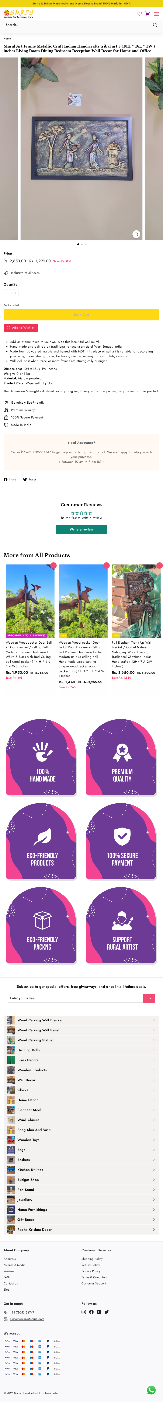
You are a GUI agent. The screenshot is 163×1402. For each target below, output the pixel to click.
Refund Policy (91, 1265)
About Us (10, 1259)
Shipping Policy (92, 1259)
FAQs (7, 1277)
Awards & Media (14, 1265)
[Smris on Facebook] (91, 1311)
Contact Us (11, 1283)
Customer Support (94, 1283)
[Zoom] (136, 234)
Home (7, 38)
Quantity (10, 284)
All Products (52, 555)
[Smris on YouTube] (99, 1311)
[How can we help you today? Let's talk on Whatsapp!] (151, 1394)
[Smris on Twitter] (106, 1311)
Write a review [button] (81, 529)
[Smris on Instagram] (84, 1311)
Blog (7, 1289)
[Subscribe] (149, 998)
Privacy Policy (91, 1271)
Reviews (9, 1271)
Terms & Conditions (95, 1277)
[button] (139, 14)
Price (8, 253)
